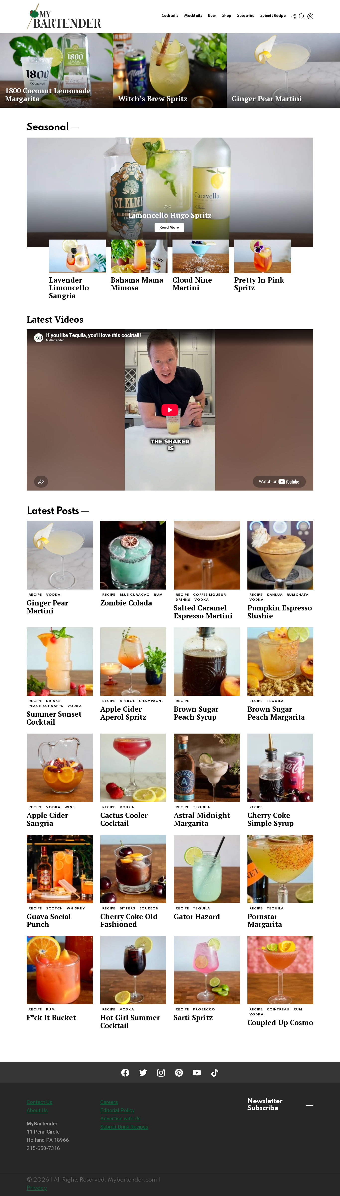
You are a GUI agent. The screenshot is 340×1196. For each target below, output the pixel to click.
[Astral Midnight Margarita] (207, 768)
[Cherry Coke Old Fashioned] (133, 869)
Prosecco (204, 1009)
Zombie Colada (126, 602)
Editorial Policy (117, 1110)
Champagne (151, 701)
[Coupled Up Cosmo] (280, 970)
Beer (212, 16)
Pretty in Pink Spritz (259, 284)
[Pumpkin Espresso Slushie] (280, 555)
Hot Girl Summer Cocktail (130, 1021)
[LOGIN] (310, 16)
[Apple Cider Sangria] (60, 768)
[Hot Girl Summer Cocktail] (133, 970)
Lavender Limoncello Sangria (69, 287)
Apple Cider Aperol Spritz (123, 713)
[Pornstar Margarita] (280, 869)
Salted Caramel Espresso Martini (203, 611)
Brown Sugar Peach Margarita (276, 713)
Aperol (127, 701)
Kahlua (275, 595)
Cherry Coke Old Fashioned (129, 920)
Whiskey (76, 908)
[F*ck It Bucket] (60, 970)
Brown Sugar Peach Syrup (196, 713)
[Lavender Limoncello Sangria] (77, 256)
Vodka (53, 595)
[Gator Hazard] (207, 869)
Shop (226, 16)
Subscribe (245, 16)
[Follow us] (293, 16)
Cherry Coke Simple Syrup (270, 819)
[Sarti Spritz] (207, 970)
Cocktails (170, 16)
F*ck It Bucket (51, 1017)
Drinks (183, 599)
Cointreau (278, 1009)
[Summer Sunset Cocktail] (60, 661)
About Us (37, 1110)
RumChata (298, 595)
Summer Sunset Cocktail (54, 718)
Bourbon (149, 908)
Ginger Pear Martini (47, 606)
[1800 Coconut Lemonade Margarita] (56, 70)
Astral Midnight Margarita (202, 819)
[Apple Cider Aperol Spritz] (133, 661)
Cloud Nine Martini (192, 284)
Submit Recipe (272, 16)
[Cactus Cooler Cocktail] (133, 768)
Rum (158, 595)
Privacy (37, 1188)
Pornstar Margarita (264, 920)
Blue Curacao (135, 595)
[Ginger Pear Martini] (283, 70)
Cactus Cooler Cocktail (124, 819)
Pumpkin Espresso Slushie (279, 611)
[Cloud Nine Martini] (200, 256)
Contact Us (39, 1102)
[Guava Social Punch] (60, 869)
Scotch (54, 908)
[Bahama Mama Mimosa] (139, 256)
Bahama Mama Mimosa (137, 284)
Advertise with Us (120, 1119)
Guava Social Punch (49, 920)
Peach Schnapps (46, 706)
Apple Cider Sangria (47, 819)
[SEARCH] (302, 16)
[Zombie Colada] (133, 555)
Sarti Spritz (193, 1017)
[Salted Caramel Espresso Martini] (207, 555)
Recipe (35, 595)
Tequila (275, 701)
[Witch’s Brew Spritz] (170, 70)
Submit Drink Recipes (124, 1127)
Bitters (127, 908)
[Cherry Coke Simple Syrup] (280, 768)
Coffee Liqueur (209, 595)
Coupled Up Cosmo (280, 1022)
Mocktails (193, 16)
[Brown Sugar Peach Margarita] (280, 661)
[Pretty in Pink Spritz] (262, 256)
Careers (109, 1102)
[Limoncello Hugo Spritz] (170, 192)
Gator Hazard (197, 916)
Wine (69, 807)
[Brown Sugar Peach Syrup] (207, 661)
